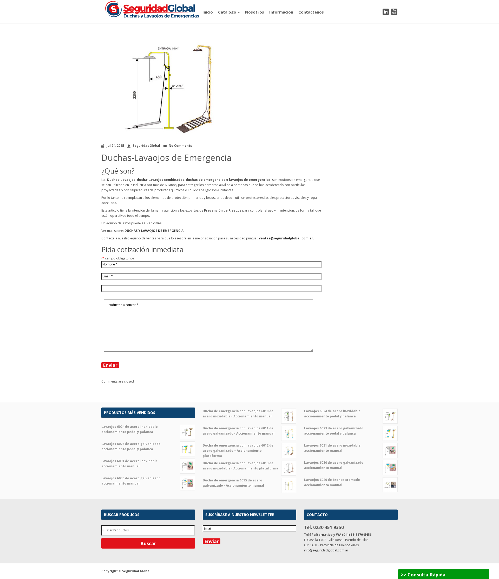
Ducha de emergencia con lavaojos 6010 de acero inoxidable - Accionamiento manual (238, 413)
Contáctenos (311, 12)
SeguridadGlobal (146, 145)
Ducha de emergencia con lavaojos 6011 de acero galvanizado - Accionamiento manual (238, 431)
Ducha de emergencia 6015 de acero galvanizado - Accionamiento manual (233, 483)
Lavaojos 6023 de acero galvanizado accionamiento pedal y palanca (131, 446)
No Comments (180, 145)
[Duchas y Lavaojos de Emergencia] (150, 9)
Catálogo (227, 12)
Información (281, 12)
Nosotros (254, 12)
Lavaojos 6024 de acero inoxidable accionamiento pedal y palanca (129, 429)
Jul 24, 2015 (115, 145)
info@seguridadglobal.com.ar (326, 550)
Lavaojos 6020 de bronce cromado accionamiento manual (332, 482)
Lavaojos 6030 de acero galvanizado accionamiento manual (131, 481)
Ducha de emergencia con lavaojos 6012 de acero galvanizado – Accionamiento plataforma (238, 450)
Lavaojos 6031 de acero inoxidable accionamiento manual (129, 463)
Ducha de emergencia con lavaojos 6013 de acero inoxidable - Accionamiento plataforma (240, 465)
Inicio (207, 12)
